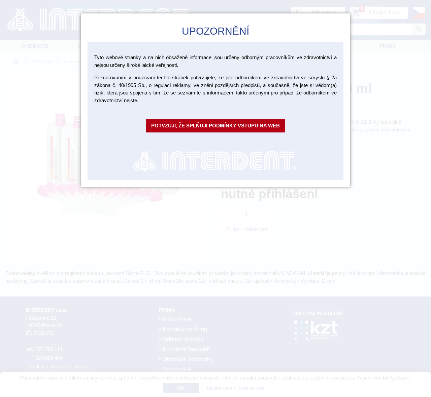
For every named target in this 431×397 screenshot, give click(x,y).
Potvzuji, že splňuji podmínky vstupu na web (215, 125)
